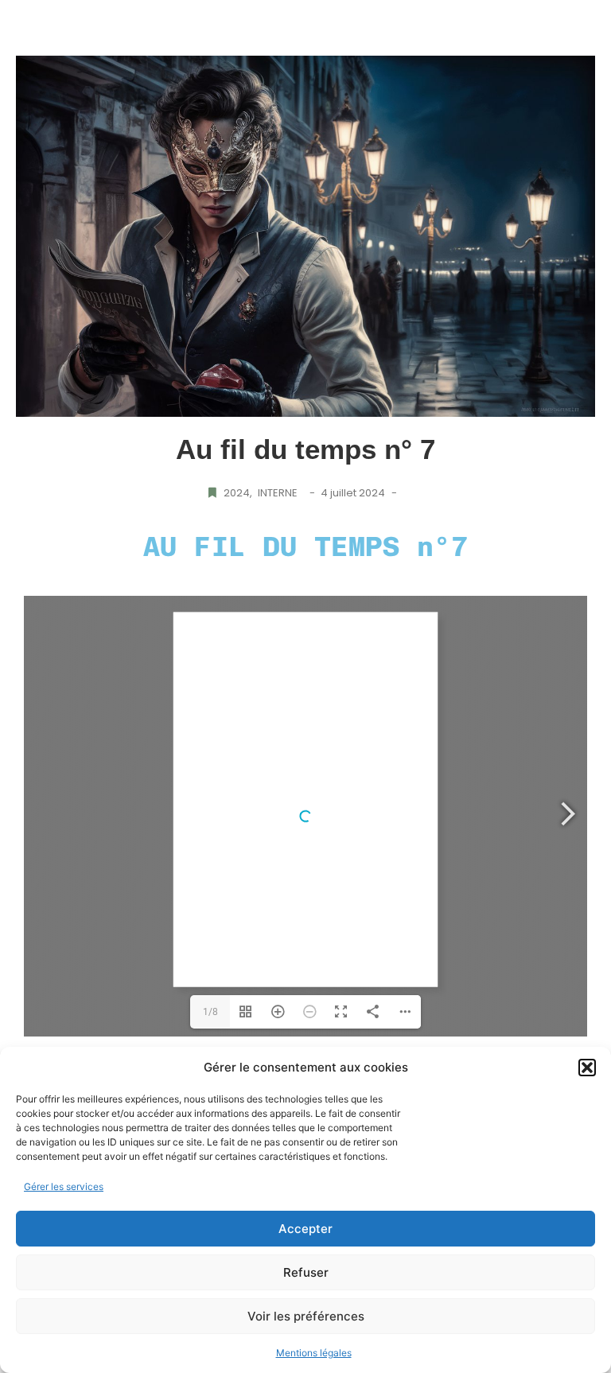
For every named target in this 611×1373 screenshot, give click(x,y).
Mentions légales (314, 1353)
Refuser (306, 1272)
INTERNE (278, 492)
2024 (238, 492)
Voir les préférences (305, 1316)
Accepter (305, 1228)
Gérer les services (63, 1186)
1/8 (210, 1011)
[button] (587, 1067)
